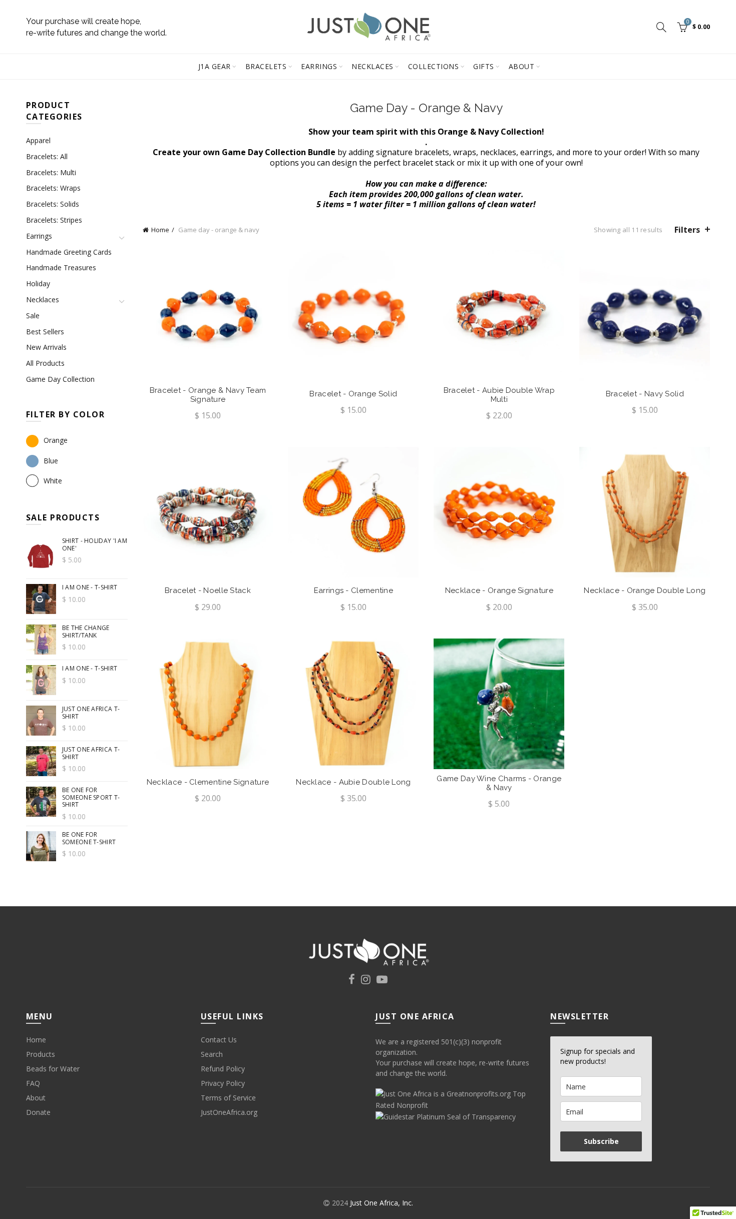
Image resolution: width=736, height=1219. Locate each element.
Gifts (483, 66)
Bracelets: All (47, 156)
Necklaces (372, 66)
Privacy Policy (223, 1083)
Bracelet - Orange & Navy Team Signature (208, 395)
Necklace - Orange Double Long (644, 590)
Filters (687, 229)
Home (160, 229)
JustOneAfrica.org (229, 1112)
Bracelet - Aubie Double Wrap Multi (499, 395)
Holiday (38, 283)
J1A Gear (214, 66)
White (53, 480)
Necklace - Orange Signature (499, 590)
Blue (51, 460)
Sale (33, 315)
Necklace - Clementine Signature (208, 782)
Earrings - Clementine (353, 590)
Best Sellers (45, 331)
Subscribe (601, 1141)
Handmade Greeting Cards (69, 252)
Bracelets (266, 66)
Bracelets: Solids (52, 204)
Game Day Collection (60, 379)
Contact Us (219, 1039)
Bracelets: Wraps (53, 188)
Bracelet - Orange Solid (353, 393)
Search (212, 1054)
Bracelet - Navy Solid (645, 393)
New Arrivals (46, 347)
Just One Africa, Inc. (381, 1202)
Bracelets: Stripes (54, 220)
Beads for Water (53, 1068)
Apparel (38, 140)
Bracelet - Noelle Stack (208, 590)
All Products (45, 363)
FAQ (33, 1083)
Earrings (319, 66)
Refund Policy (223, 1068)
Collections (433, 66)
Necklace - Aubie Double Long (353, 782)
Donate (38, 1112)
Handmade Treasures (61, 267)
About (522, 66)
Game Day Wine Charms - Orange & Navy (499, 783)
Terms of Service (228, 1097)
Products (40, 1054)
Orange (56, 440)
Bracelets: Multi (51, 172)
